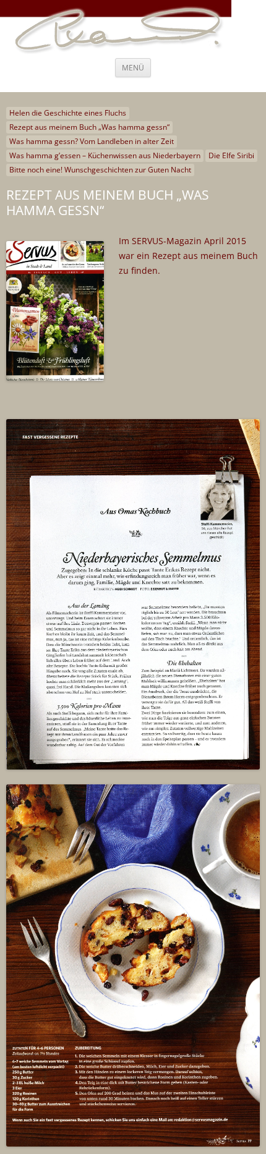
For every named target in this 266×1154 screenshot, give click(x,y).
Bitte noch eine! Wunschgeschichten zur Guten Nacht (100, 169)
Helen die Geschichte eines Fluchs (67, 113)
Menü (133, 67)
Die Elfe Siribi (231, 155)
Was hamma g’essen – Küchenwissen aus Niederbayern (104, 155)
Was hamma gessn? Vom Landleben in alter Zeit (91, 141)
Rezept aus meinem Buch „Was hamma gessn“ (89, 127)
